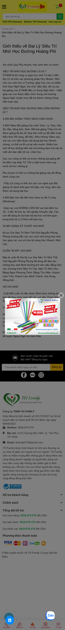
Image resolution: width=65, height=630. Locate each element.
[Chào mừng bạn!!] (32, 316)
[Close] (61, 295)
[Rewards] (9, 620)
